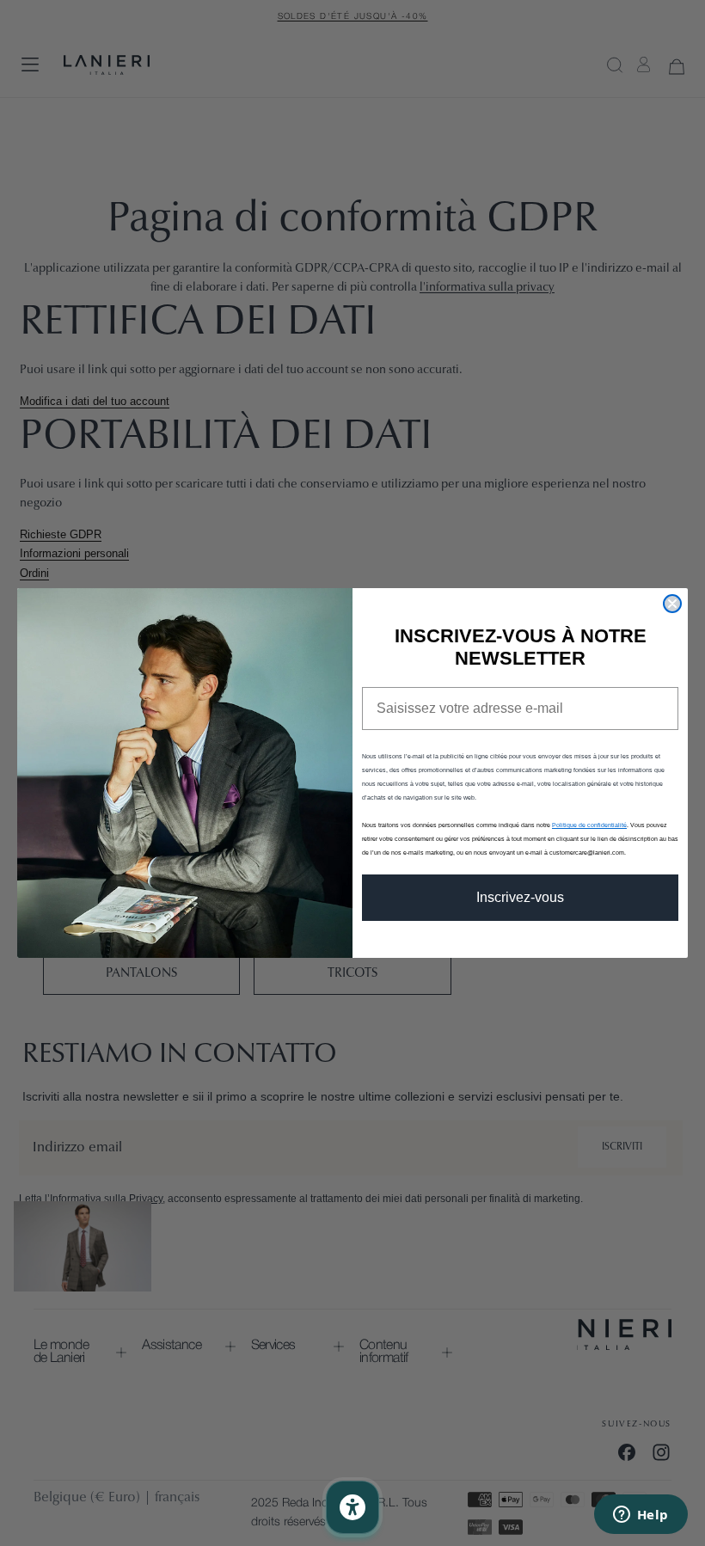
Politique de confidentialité (589, 825)
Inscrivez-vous (520, 897)
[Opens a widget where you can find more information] (640, 1515)
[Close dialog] (672, 603)
